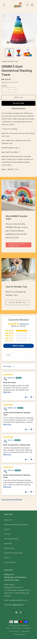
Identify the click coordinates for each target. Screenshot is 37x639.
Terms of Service (10, 562)
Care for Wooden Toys (17, 302)
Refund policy (17, 628)
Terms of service (14, 631)
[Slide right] (34, 53)
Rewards (7, 529)
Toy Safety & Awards (11, 539)
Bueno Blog (8, 543)
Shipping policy (25, 631)
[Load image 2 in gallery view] (18, 53)
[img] (8, 375)
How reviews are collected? (12, 499)
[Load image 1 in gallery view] (9, 53)
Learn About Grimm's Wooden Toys (17, 245)
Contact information (19, 634)
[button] (4, 5)
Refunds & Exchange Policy (13, 553)
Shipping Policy (9, 548)
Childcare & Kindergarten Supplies (16, 524)
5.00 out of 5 (24, 324)
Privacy (6, 557)
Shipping (4, 82)
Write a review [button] (18, 346)
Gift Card (7, 534)
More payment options (18, 108)
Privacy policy (27, 628)
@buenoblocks (18, 605)
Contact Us (8, 520)
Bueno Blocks (17, 625)
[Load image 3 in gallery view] (28, 53)
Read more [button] (7, 392)
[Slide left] (2, 53)
